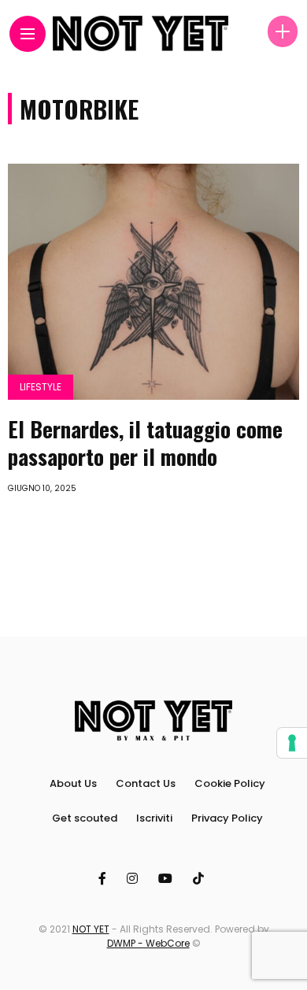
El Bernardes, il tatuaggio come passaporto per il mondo (145, 442)
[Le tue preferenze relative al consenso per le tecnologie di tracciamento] (292, 743)
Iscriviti (154, 818)
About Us (73, 783)
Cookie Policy (229, 783)
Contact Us (146, 783)
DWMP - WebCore (148, 943)
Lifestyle (40, 386)
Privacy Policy (227, 818)
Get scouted (84, 818)
